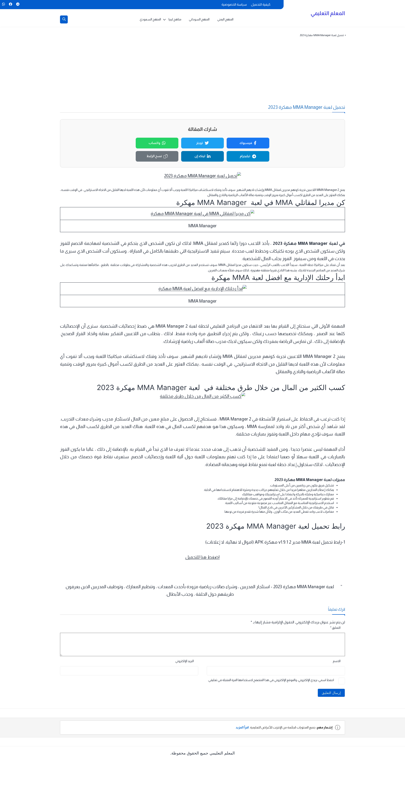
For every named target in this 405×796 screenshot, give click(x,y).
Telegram (17, 4)
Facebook (10, 4)
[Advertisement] (211, 73)
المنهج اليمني (225, 19)
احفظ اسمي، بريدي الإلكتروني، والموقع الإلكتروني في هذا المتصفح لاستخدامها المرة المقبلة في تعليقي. (271, 680)
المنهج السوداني (199, 19)
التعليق (335, 627)
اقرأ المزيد (242, 727)
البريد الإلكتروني (184, 661)
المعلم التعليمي (328, 13)
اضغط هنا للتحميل (202, 557)
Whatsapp (3, 4)
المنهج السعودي (150, 19)
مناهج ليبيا (175, 19)
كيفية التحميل (260, 4)
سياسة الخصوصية (234, 4)
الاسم (337, 661)
